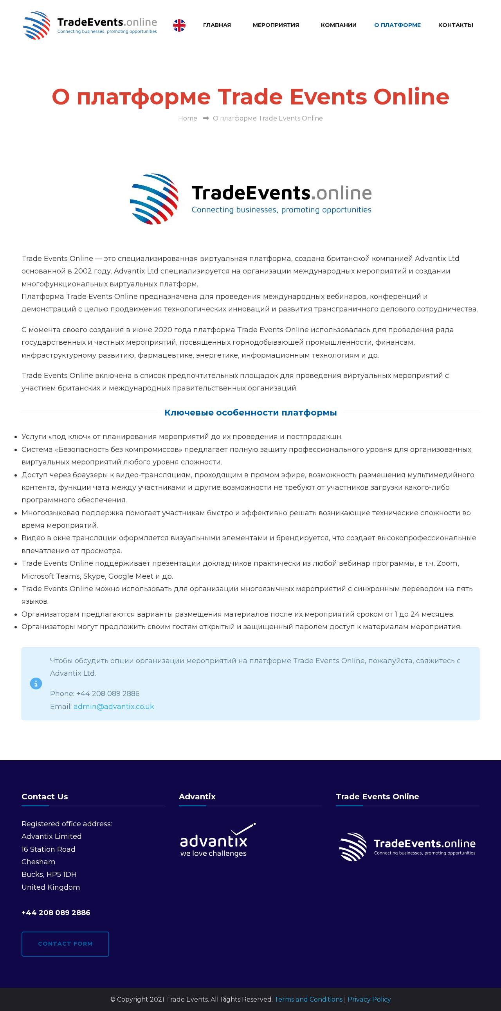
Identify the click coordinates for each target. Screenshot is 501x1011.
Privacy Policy (369, 999)
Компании (339, 25)
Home (187, 118)
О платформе (397, 25)
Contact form (65, 943)
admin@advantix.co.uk (114, 706)
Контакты (455, 25)
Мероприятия (276, 25)
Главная (217, 25)
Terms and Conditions (308, 999)
